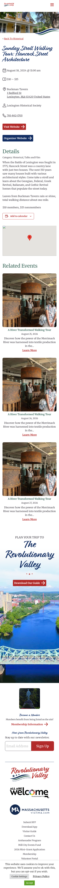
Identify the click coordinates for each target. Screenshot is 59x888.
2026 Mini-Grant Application (29, 849)
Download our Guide (27, 583)
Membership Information (27, 724)
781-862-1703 (14, 115)
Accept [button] (29, 883)
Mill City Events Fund (29, 845)
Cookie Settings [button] (19, 876)
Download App (29, 826)
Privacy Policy (41, 876)
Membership (29, 854)
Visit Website (12, 126)
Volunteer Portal (29, 858)
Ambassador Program (29, 840)
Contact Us (29, 835)
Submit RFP (29, 822)
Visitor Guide (29, 831)
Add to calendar (19, 216)
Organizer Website (15, 138)
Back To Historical (13, 38)
